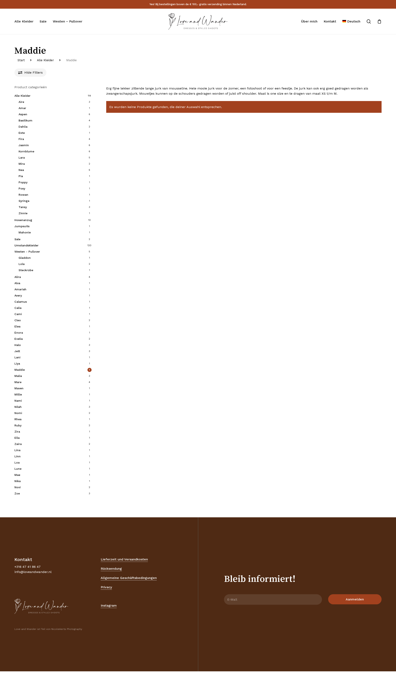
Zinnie (23, 213)
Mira (22, 163)
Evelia (18, 338)
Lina (17, 450)
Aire (21, 102)
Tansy (23, 207)
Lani (17, 357)
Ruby (17, 425)
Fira (21, 139)
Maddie (19, 369)
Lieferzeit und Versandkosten (124, 559)
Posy (22, 188)
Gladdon (25, 257)
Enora (18, 332)
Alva (17, 283)
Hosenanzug (23, 220)
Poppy (23, 182)
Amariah (20, 289)
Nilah (18, 406)
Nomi (18, 413)
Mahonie (25, 232)
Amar (22, 108)
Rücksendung (111, 569)
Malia (18, 376)
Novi (17, 487)
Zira (17, 431)
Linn (17, 456)
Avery (18, 295)
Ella (17, 437)
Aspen (23, 114)
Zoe (17, 493)
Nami (18, 400)
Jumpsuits (21, 226)
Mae (17, 474)
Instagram (109, 605)
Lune (17, 468)
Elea (17, 326)
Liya (17, 363)
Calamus (20, 301)
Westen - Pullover (27, 251)
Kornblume (26, 151)
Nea (21, 170)
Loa (17, 462)
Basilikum (25, 120)
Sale (17, 239)
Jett (17, 351)
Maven (19, 388)
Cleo (17, 320)
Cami (18, 314)
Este (22, 132)
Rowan (23, 194)
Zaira (18, 444)
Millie (18, 394)
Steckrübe (26, 270)
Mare (17, 382)
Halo (17, 345)
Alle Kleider (45, 60)
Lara (22, 157)
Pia (21, 176)
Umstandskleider (26, 245)
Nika (17, 481)
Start (21, 60)
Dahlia (23, 126)
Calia (17, 307)
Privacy (106, 587)
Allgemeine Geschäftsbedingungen (129, 578)
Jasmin (24, 145)
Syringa (24, 200)
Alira (17, 277)
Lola (22, 264)
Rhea (17, 419)
